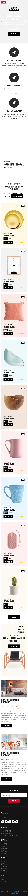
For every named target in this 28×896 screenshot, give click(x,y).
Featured (21, 193)
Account (3, 879)
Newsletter (4, 882)
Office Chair (20, 632)
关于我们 (4, 861)
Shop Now (14, 34)
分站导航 (4, 866)
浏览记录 (4, 846)
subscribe (14, 801)
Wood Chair (21, 629)
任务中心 (4, 848)
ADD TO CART (8, 242)
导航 (4, 2)
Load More (14, 617)
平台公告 (4, 868)
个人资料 (4, 843)
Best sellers (6, 193)
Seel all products (17, 196)
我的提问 (4, 853)
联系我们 (4, 871)
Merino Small (9, 235)
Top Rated (7, 196)
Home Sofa (21, 627)
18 (13, 706)
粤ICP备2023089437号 (14, 893)
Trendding (14, 193)
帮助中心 (4, 864)
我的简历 (4, 850)
